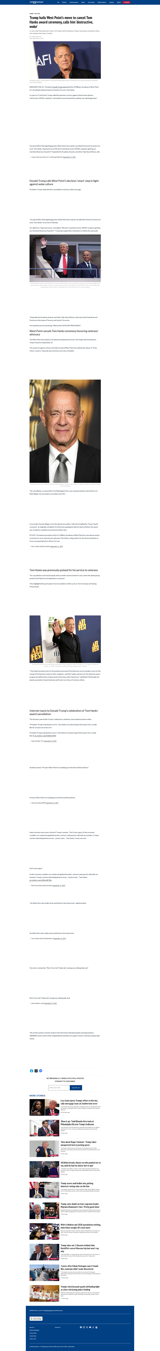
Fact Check (91, 2)
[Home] (36, 2)
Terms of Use (33, 1339)
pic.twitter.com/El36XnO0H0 (45, 736)
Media (119, 2)
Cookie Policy (33, 1336)
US (58, 2)
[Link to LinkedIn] (96, 1327)
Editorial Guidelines (34, 1330)
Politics (64, 2)
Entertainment (74, 2)
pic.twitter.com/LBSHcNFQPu (41, 880)
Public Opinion (102, 2)
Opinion (111, 2)
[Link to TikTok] (93, 1328)
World (83, 2)
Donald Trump (57, 87)
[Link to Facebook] (81, 1327)
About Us (32, 1327)
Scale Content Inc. (49, 1310)
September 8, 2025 (69, 157)
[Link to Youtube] (90, 1327)
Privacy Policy (33, 1333)
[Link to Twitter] (87, 1327)
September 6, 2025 (56, 546)
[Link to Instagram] (84, 1327)
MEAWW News (33, 1310)
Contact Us (57, 1327)
